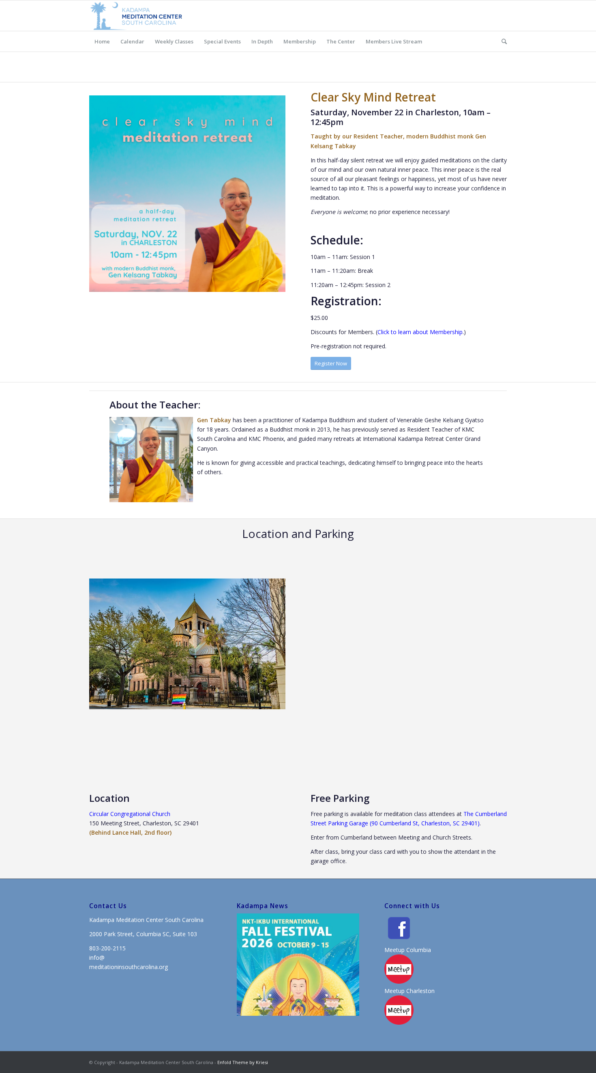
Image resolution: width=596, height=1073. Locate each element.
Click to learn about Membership (420, 332)
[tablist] (350, 1011)
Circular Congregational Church (129, 814)
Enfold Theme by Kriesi (242, 1062)
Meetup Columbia (407, 950)
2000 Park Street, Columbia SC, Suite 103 (143, 934)
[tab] (347, 1011)
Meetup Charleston (409, 991)
